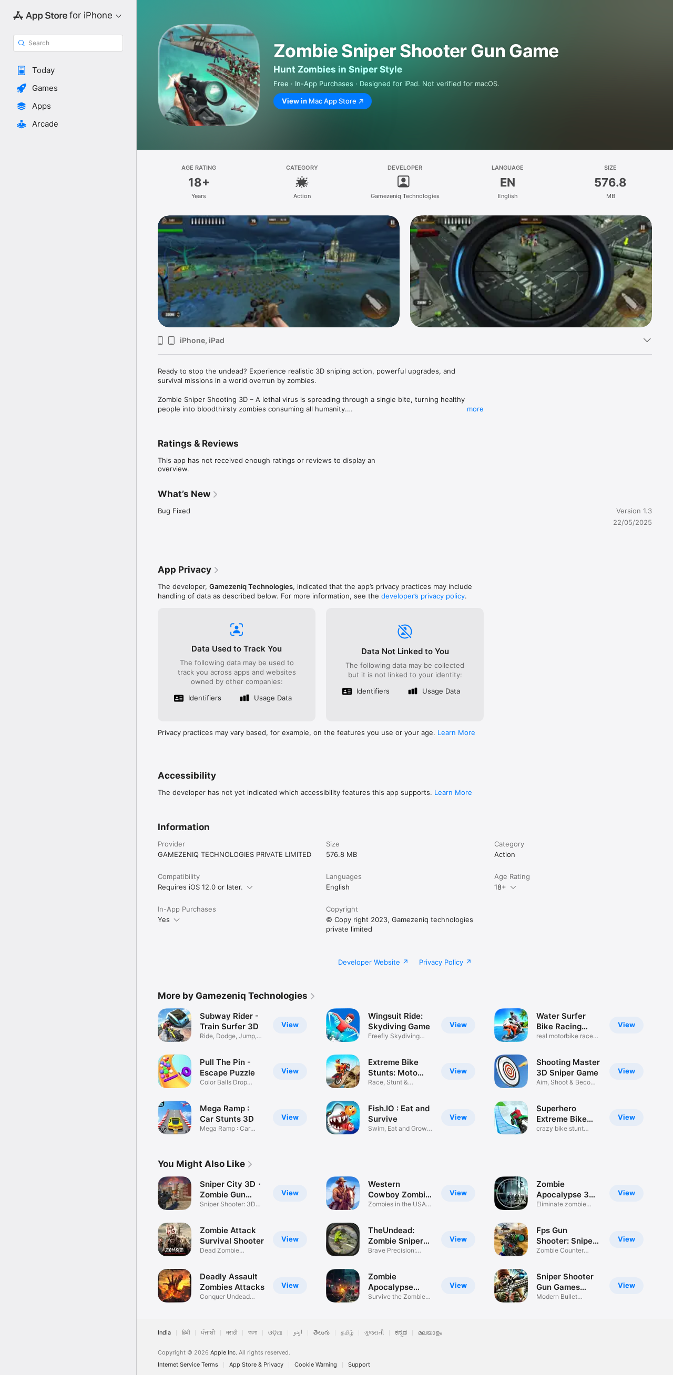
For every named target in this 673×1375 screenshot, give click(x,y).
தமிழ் (347, 1333)
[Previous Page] (147, 271)
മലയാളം (430, 1333)
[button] (68, 70)
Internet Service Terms (188, 1365)
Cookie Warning (315, 1365)
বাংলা (252, 1333)
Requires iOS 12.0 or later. (200, 887)
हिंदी (186, 1333)
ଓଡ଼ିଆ (275, 1333)
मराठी (231, 1333)
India (164, 1333)
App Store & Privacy (256, 1365)
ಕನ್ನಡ (401, 1333)
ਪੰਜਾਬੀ (208, 1333)
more (475, 409)
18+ (500, 887)
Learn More (456, 732)
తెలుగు (321, 1333)
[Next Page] (662, 271)
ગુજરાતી (374, 1333)
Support (359, 1365)
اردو (297, 1333)
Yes (164, 919)
